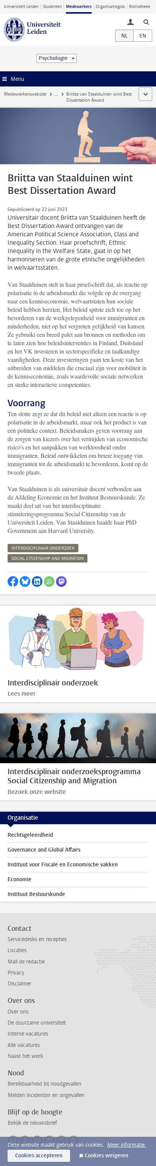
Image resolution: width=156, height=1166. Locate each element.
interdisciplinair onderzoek (43, 548)
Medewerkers (79, 6)
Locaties (17, 950)
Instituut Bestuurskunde (36, 894)
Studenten (52, 6)
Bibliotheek (139, 6)
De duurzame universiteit (37, 1022)
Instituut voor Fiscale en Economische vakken (63, 864)
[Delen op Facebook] (13, 581)
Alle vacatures (24, 1045)
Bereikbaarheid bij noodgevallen (44, 1083)
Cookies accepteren (38, 1155)
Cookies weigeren (106, 1155)
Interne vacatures (28, 1033)
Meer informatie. (126, 1145)
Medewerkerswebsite (25, 94)
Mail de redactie (26, 961)
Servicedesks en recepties (37, 939)
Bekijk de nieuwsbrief (32, 1123)
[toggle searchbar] (146, 22)
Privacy (16, 972)
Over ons (18, 1011)
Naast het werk (25, 1056)
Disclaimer (19, 983)
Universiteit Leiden (21, 6)
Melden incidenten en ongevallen (46, 1095)
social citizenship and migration (47, 558)
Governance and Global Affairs (44, 849)
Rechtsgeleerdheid (30, 835)
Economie (19, 879)
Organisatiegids (110, 6)
